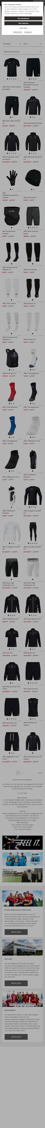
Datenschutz (17, 32)
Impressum (28, 32)
